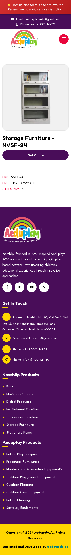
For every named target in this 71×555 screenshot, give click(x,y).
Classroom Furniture (22, 417)
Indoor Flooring (18, 500)
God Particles (57, 547)
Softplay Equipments (22, 507)
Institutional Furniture (23, 409)
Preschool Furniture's (22, 461)
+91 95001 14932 (43, 24)
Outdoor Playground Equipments (31, 477)
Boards (11, 386)
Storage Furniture (20, 424)
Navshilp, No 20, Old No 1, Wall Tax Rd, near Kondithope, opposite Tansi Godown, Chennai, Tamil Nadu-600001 (35, 323)
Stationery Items (19, 432)
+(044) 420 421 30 (36, 359)
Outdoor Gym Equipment (25, 492)
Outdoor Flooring (19, 484)
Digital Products (18, 401)
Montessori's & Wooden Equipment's (34, 469)
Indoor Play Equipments (24, 454)
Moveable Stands (19, 394)
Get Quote (35, 155)
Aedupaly (41, 532)
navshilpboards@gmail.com (42, 19)
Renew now (16, 9)
